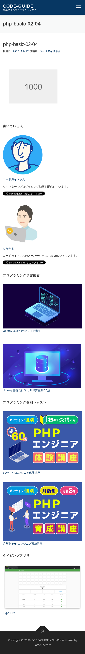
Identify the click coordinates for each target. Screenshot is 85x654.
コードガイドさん (50, 51)
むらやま (8, 248)
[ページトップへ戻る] (43, 631)
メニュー (78, 7)
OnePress (58, 640)
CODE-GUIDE (18, 6)
